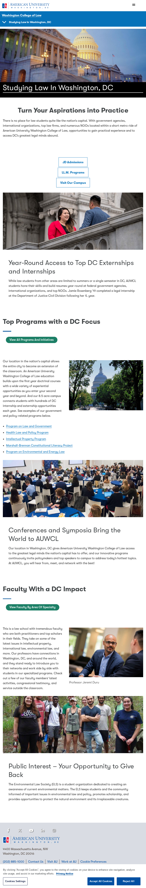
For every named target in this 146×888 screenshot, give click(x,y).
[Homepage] (73, 840)
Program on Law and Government (29, 426)
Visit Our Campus (73, 183)
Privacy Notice (64, 873)
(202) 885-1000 (13, 861)
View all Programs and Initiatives (32, 340)
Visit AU (52, 861)
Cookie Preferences (93, 861)
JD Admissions (73, 162)
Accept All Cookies (101, 881)
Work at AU (68, 861)
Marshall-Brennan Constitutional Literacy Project (39, 445)
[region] (73, 876)
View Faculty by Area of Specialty (33, 607)
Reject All (128, 881)
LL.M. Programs (73, 172)
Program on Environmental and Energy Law (35, 452)
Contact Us (35, 861)
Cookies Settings (15, 881)
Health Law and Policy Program (27, 432)
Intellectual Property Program (26, 439)
